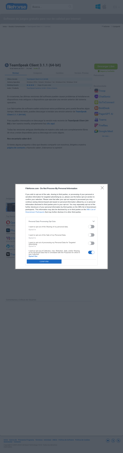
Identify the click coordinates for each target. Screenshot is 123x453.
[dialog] (61, 226)
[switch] (91, 226)
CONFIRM (44, 261)
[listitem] (61, 221)
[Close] (103, 188)
